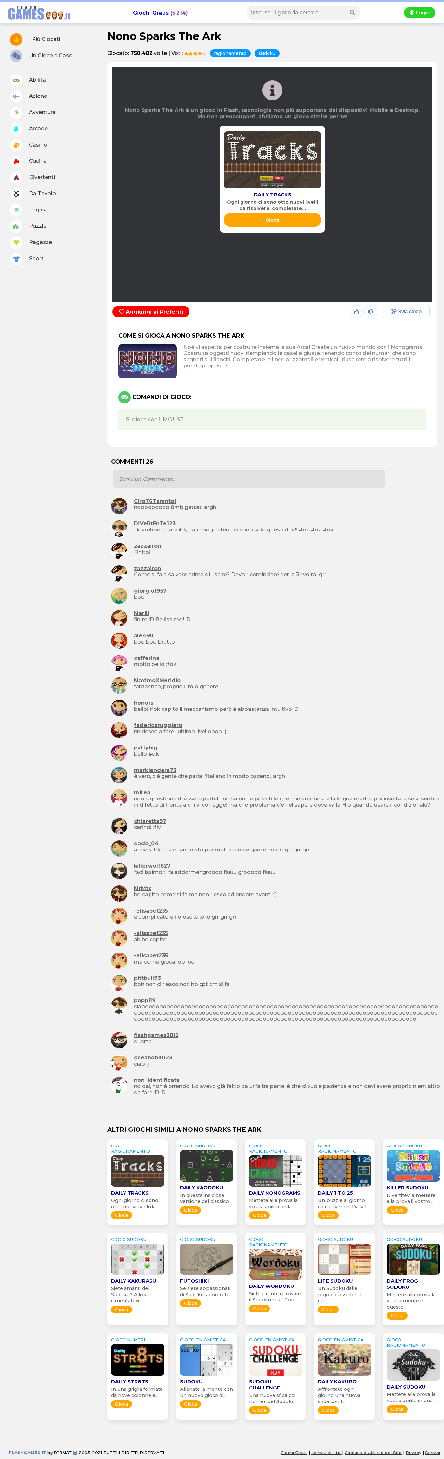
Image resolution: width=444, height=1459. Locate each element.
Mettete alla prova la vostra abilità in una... (411, 1397)
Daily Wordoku (271, 1286)
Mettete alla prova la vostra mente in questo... (411, 1301)
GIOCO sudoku (197, 1145)
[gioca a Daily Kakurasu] (137, 1275)
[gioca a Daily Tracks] (272, 188)
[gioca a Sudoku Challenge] (275, 1375)
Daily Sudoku (406, 1387)
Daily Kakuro (337, 1381)
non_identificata (156, 1080)
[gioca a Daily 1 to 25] (344, 1187)
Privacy (413, 1452)
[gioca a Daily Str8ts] (137, 1375)
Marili (141, 613)
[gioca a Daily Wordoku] (275, 1280)
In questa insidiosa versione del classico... (206, 1198)
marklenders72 (155, 770)
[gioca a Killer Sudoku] (413, 1181)
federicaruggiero (158, 725)
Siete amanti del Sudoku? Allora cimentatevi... (130, 1295)
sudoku (267, 53)
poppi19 (145, 1000)
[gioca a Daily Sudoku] (413, 1380)
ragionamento (230, 53)
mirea (142, 792)
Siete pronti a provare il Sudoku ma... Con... (275, 1297)
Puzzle (37, 226)
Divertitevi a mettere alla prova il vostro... (411, 1198)
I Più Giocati (44, 39)
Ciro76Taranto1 (155, 501)
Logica (37, 210)
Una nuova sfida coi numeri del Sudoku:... (274, 1398)
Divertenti (41, 177)
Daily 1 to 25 (335, 1193)
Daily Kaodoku (201, 1187)
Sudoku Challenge (264, 1384)
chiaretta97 (150, 821)
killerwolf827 (152, 866)
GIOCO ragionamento (130, 1148)
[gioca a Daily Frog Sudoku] (413, 1275)
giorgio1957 (150, 591)
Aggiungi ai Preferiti (153, 312)
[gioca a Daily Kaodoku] (206, 1181)
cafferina (146, 658)
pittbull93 (147, 978)
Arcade (38, 128)
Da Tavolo (42, 193)
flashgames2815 (156, 1035)
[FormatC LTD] (65, 1452)
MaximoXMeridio (157, 680)
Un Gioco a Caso (50, 55)
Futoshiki (194, 1281)
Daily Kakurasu (133, 1281)
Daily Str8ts (129, 1381)
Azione (37, 96)
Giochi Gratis (151, 13)
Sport (36, 258)
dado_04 (146, 843)
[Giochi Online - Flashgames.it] (36, 20)
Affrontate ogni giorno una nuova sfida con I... (339, 1395)
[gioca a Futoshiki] (206, 1275)
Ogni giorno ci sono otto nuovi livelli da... (135, 1203)
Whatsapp (396, 340)
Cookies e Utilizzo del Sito (373, 1452)
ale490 (143, 636)
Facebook (396, 312)
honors (143, 703)
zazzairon (147, 546)
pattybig (146, 748)
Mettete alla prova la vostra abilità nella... (273, 1203)
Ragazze (40, 242)
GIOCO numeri (128, 1339)
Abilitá (37, 80)
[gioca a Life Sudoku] (344, 1275)
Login (421, 13)
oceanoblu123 (153, 1058)
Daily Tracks (272, 194)
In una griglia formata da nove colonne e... (137, 1392)
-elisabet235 (151, 911)
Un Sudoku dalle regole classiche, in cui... (340, 1295)
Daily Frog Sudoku (402, 1284)
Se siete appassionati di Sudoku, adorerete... (206, 1292)
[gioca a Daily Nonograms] (275, 1187)
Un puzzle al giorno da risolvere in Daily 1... (344, 1203)
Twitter (392, 326)
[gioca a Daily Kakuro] (344, 1375)
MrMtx (142, 888)
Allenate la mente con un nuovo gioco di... (206, 1392)
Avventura (42, 112)
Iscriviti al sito (326, 1452)
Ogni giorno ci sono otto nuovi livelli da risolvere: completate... (272, 205)
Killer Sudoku (408, 1187)
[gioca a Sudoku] (206, 1375)
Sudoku (191, 1381)
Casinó (37, 145)
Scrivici (432, 1452)
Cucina (37, 161)
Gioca (273, 220)
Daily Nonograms (274, 1193)
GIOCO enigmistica (203, 1339)
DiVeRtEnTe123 (155, 523)
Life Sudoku (335, 1281)
